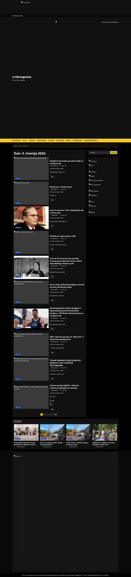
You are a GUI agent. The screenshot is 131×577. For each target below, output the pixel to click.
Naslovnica (16, 140)
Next (55, 414)
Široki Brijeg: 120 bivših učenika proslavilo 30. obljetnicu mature (24, 443)
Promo (68, 140)
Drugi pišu (18, 178)
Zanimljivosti (77, 140)
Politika (51, 140)
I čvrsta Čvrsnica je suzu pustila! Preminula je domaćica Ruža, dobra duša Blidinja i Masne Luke (31, 267)
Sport (25, 140)
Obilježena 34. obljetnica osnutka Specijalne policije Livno (103, 443)
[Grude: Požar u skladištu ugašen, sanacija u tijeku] (78, 432)
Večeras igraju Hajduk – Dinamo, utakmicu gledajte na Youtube (31, 397)
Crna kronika (41, 140)
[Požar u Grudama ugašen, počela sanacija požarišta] (52, 432)
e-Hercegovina (21, 77)
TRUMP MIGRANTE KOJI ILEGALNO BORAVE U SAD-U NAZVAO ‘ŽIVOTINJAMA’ (31, 369)
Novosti (31, 140)
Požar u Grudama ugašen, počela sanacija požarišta (51, 443)
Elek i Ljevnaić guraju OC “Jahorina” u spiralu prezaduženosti (31, 344)
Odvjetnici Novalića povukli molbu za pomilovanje (31, 168)
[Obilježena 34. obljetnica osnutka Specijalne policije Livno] (104, 432)
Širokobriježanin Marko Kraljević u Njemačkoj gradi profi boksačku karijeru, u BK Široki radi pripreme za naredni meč (31, 318)
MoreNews (97, 575)
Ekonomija (60, 140)
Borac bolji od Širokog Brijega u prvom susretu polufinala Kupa (31, 292)
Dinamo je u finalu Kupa (31, 193)
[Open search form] (118, 140)
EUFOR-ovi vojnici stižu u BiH (31, 242)
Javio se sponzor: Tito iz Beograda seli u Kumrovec (31, 217)
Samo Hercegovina (90, 140)
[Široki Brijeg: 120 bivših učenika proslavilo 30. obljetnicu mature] (26, 432)
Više (53, 177)
